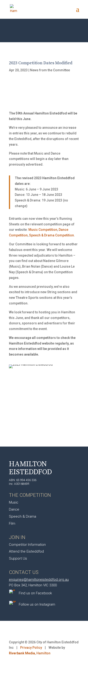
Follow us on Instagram (37, 604)
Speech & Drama (22, 516)
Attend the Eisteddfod (26, 551)
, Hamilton (29, 653)
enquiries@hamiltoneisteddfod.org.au (39, 579)
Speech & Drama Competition (51, 235)
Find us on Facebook (35, 593)
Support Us (18, 558)
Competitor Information (27, 544)
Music (13, 502)
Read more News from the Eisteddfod (44, 410)
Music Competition (42, 229)
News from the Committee (50, 70)
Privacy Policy (31, 647)
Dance (14, 509)
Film (12, 523)
